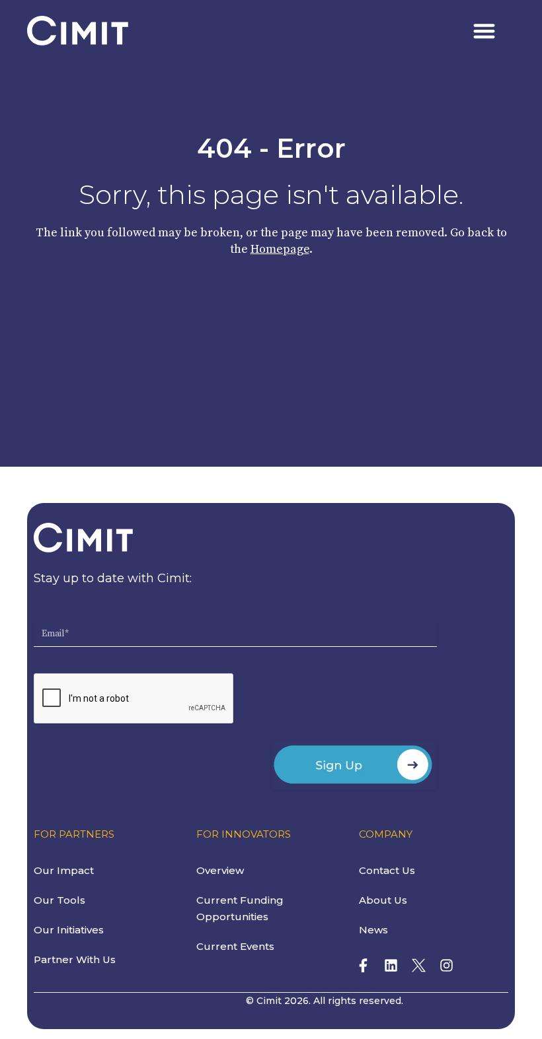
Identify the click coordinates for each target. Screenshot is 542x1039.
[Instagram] (446, 965)
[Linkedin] (391, 965)
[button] (484, 30)
